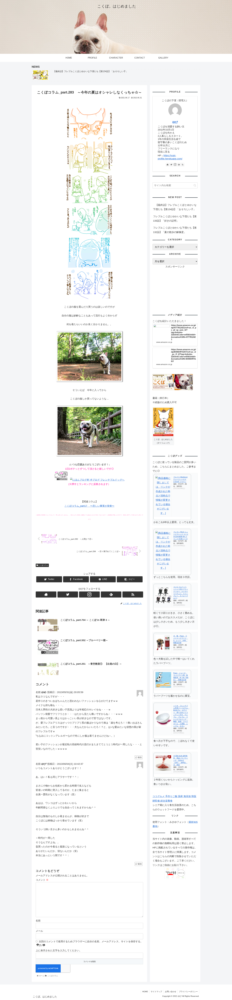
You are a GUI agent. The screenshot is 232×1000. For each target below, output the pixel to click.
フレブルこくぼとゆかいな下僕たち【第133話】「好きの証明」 (175, 218)
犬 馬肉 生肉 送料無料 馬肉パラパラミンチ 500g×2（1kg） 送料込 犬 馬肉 (180, 760)
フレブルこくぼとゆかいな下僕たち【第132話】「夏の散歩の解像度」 (175, 229)
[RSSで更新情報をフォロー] (132, 594)
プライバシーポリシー (188, 991)
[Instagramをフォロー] (89, 594)
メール (39, 931)
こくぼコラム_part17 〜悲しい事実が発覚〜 (89, 506)
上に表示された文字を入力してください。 (59, 950)
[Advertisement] (175, 287)
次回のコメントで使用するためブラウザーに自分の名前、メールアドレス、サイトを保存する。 (91, 941)
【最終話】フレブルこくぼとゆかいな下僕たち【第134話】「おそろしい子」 (175, 207)
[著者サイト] (46, 594)
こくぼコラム (43, 565)
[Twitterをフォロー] (67, 594)
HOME (145, 991)
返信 (139, 757)
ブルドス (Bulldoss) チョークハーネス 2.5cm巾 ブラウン (180, 479)
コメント (42, 880)
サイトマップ (156, 991)
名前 (38, 920)
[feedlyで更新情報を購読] (111, 594)
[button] (195, 185)
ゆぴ (175, 122)
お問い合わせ (170, 991)
